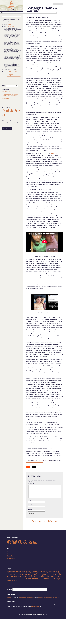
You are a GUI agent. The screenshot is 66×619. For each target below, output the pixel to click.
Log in (9, 553)
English (9, 24)
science (24, 578)
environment (15, 575)
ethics (23, 575)
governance (50, 575)
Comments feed (11, 558)
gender (44, 575)
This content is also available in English (38, 17)
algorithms (14, 571)
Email (30, 504)
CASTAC (9, 597)
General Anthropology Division (26, 597)
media (36, 577)
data (29, 573)
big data (52, 571)
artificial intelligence (43, 571)
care (58, 571)
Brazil (55, 571)
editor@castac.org (35, 606)
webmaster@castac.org (48, 604)
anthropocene (21, 571)
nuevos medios (29, 461)
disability (46, 573)
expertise (39, 575)
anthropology (31, 571)
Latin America (27, 577)
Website (30, 509)
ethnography (31, 574)
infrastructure (13, 576)
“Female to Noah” (54, 153)
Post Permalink (31, 460)
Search (3, 85)
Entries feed (10, 556)
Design (32, 573)
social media (31, 579)
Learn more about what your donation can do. (10, 125)
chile (51, 460)
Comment (31, 483)
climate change (12, 573)
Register (9, 551)
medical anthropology (47, 577)
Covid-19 (24, 573)
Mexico (60, 576)
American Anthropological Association (48, 597)
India (59, 575)
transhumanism (10, 580)
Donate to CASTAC (7, 128)
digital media (39, 573)
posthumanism (17, 578)
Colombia (19, 573)
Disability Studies (53, 573)
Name (30, 500)
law (33, 576)
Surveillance (45, 579)
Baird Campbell (31, 15)
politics (13, 578)
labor (20, 576)
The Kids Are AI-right (6, 91)
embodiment (55, 460)
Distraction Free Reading (57, 4)
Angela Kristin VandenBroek (42, 614)
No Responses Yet (39, 460)
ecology (58, 573)
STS (39, 578)
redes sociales (36, 461)
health (55, 575)
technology (55, 578)
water (15, 580)
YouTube (41, 461)
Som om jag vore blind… (44, 521)
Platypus (11, 7)
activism (9, 571)
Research (47, 460)
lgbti (59, 460)
